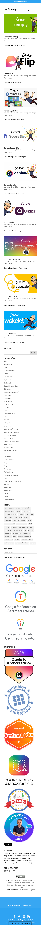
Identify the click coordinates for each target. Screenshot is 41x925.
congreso (21, 514)
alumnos (11, 508)
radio (14, 536)
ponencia (31, 530)
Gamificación (8, 404)
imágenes (24, 524)
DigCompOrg (8, 383)
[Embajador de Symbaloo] (19, 716)
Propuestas (8, 466)
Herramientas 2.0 (9, 414)
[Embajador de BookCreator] (19, 787)
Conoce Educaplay (11, 37)
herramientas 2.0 (10, 524)
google (29, 520)
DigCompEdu (8, 380)
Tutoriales (7, 487)
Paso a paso (8, 41)
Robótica (7, 478)
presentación (26, 533)
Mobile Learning (9, 438)
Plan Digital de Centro (11, 450)
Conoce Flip (8, 74)
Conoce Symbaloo (11, 111)
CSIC (27, 514)
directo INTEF (18, 517)
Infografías (7, 423)
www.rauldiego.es (29, 890)
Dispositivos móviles (11, 386)
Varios (6, 494)
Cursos (6, 374)
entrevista (8, 520)
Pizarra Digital (8, 447)
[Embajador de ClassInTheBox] (19, 811)
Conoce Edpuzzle (10, 296)
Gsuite (6, 411)
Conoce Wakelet (10, 334)
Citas (5, 368)
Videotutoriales (9, 500)
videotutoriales (9, 543)
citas (28, 511)
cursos (32, 514)
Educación (7, 389)
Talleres (6, 484)
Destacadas (8, 377)
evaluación (16, 520)
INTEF (30, 524)
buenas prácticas (10, 511)
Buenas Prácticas (9, 364)
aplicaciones (19, 508)
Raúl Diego (16, 880)
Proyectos (7, 469)
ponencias (8, 533)
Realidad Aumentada (11, 475)
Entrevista (7, 395)
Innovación (7, 426)
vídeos (17, 543)
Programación (8, 463)
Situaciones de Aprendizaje (13, 481)
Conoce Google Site (11, 148)
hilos (18, 524)
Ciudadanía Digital (10, 371)
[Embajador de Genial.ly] (19, 683)
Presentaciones (9, 460)
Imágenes (7, 420)
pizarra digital (18, 530)
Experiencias (8, 401)
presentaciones (17, 533)
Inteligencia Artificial (11, 429)
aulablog (27, 508)
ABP (5, 361)
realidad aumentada (24, 536)
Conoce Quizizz (9, 222)
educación (26, 517)
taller (31, 540)
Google (6, 407)
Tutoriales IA (8, 490)
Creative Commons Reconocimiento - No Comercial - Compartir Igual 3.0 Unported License (20, 885)
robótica (17, 540)
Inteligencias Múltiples (11, 432)
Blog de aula (27, 905)
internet (7, 527)
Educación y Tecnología (27, 39)
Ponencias (7, 457)
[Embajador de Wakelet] (19, 751)
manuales (14, 527)
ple (25, 530)
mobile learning (23, 527)
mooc (31, 527)
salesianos (24, 540)
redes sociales (9, 540)
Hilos (5, 417)
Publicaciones (8, 472)
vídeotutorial (25, 543)
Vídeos (6, 497)
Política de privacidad (14, 905)
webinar (33, 543)
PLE (5, 454)
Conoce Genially (10, 185)
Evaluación (7, 398)
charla (18, 511)
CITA (23, 511)
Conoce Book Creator (12, 259)
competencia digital (11, 514)
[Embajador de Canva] (19, 842)
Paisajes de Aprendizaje (11, 441)
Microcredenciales (10, 435)
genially (23, 520)
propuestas (8, 536)
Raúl (8, 39)
